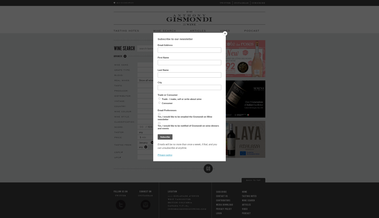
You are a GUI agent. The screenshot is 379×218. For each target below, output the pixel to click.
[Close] (225, 33)
